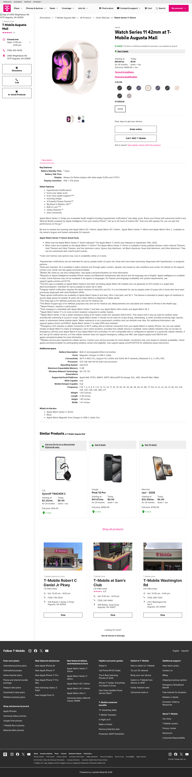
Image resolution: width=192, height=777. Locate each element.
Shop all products (112, 529)
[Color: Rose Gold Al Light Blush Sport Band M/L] (177, 88)
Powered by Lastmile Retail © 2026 (96, 772)
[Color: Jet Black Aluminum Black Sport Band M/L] (119, 96)
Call (17, 81)
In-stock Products (17, 93)
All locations (45, 17)
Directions (17, 69)
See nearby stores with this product (144, 145)
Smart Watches (103, 17)
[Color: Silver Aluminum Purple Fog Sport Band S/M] (139, 88)
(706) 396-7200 (154, 597)
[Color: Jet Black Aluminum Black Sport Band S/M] (119, 88)
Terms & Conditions (124, 72)
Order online (136, 129)
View (63, 615)
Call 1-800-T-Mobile (136, 138)
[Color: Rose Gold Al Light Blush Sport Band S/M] (148, 88)
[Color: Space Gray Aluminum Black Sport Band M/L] (129, 88)
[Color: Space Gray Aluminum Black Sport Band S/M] (167, 88)
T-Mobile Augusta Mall (65, 17)
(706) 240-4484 (105, 600)
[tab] (47, 160)
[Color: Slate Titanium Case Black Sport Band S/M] (129, 96)
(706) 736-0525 (55, 597)
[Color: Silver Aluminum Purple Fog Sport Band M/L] (158, 88)
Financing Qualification (126, 77)
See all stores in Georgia (113, 635)
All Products (85, 17)
